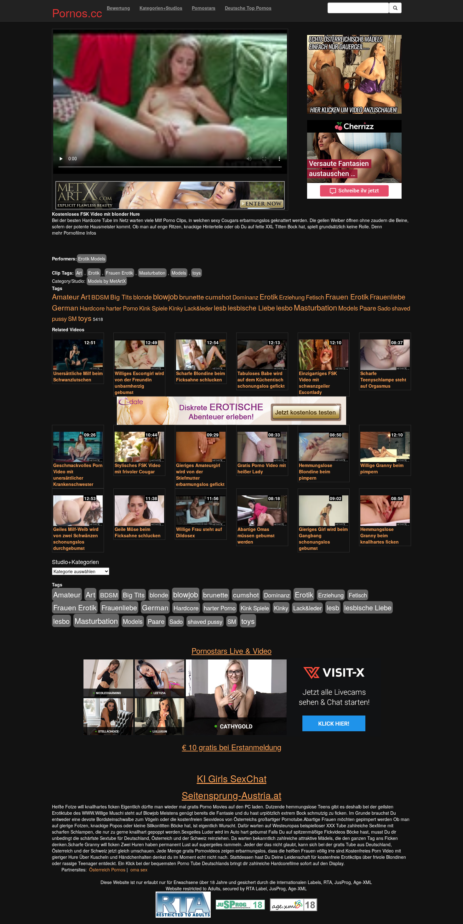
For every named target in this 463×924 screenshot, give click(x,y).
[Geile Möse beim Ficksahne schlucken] (139, 508)
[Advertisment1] (354, 74)
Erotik (94, 273)
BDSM (100, 297)
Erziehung (292, 297)
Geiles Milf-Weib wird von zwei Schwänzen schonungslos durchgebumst (76, 538)
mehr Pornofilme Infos (74, 233)
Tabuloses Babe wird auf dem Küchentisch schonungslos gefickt (261, 379)
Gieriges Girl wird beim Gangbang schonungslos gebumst (323, 538)
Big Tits (121, 296)
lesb (220, 307)
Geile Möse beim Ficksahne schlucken (138, 532)
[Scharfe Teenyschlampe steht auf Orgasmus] (385, 352)
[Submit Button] (395, 8)
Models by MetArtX (107, 281)
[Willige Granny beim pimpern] (385, 444)
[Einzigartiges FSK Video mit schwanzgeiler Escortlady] (323, 352)
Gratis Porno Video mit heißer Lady (261, 468)
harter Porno (122, 308)
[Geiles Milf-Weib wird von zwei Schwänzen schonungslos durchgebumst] (78, 508)
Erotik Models (91, 258)
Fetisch (315, 297)
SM (72, 318)
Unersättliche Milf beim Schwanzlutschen (78, 376)
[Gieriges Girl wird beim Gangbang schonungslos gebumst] (323, 508)
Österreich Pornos (107, 869)
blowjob (165, 296)
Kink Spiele (153, 308)
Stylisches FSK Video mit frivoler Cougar (138, 468)
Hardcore (92, 308)
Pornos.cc (77, 12)
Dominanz (245, 297)
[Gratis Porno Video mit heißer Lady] (262, 444)
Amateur (65, 296)
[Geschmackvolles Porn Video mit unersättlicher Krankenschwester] (78, 444)
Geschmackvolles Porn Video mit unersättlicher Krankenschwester (78, 474)
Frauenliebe (387, 296)
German (65, 307)
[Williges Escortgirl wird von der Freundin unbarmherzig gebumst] (139, 352)
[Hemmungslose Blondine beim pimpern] (323, 444)
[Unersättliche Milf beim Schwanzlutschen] (78, 352)
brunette (191, 296)
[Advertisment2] (354, 159)
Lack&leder (198, 308)
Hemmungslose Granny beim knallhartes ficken (379, 535)
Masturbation (152, 273)
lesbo (284, 307)
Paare (367, 307)
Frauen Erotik (119, 273)
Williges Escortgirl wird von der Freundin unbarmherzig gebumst (139, 382)
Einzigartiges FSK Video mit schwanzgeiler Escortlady (318, 382)
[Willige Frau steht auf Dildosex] (201, 508)
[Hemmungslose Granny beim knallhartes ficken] (385, 508)
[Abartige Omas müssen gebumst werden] (262, 508)
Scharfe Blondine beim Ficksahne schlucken (200, 376)
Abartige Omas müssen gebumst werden (256, 535)
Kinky (176, 308)
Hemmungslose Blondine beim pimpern (315, 471)
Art (79, 273)
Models (179, 273)
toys (196, 273)
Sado (384, 308)
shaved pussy (205, 621)
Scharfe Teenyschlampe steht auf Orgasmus (383, 379)
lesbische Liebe (251, 307)
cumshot (218, 296)
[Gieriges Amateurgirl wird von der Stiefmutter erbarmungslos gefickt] (201, 444)
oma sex (138, 869)
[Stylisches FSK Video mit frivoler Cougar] (139, 444)
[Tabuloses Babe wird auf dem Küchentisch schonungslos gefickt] (262, 352)
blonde (142, 297)
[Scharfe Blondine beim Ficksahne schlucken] (201, 352)
